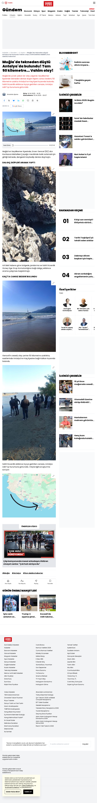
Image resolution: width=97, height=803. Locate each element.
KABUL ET (28, 792)
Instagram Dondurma (44, 682)
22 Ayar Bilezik (72, 673)
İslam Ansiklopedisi (11, 706)
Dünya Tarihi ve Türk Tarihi (13, 703)
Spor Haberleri (9, 659)
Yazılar (75, 11)
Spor (44, 11)
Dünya (37, 11)
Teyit (64, 15)
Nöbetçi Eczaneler (42, 653)
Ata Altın (70, 667)
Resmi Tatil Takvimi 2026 (45, 726)
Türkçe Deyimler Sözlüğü (44, 695)
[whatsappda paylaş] (23, 100)
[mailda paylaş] (28, 100)
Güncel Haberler (10, 653)
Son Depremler (41, 667)
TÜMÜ (61, 293)
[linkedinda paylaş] (18, 100)
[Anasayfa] (8, 639)
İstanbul (72, 15)
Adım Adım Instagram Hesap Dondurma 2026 (46, 717)
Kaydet (85, 744)
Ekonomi (28, 11)
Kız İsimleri (8, 732)
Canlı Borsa (40, 645)
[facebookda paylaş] (4, 100)
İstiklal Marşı (40, 656)
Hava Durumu (41, 670)
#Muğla (6, 573)
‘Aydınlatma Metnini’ (12, 787)
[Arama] (3, 3)
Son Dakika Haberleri (11, 645)
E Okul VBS (39, 659)
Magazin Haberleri (10, 656)
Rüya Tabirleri (9, 701)
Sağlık (67, 11)
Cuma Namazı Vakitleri (44, 651)
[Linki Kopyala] (37, 100)
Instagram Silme (42, 684)
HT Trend (43, 15)
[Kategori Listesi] (94, 3)
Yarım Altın (71, 665)
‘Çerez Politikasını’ (27, 785)
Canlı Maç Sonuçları (74, 682)
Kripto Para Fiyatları (11, 684)
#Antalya (16, 573)
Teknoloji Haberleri (10, 670)
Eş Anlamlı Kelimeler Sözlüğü (14, 715)
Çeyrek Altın (71, 662)
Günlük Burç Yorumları (44, 665)
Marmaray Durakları (11, 726)
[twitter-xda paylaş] (9, 100)
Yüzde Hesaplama (42, 711)
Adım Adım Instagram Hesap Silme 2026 (46, 722)
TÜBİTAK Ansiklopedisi (12, 709)
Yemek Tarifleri (72, 645)
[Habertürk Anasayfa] (48, 3)
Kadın (60, 11)
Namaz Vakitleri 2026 (43, 648)
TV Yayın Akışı (41, 679)
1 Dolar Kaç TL (72, 676)
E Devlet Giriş (40, 662)
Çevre (84, 15)
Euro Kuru (7, 682)
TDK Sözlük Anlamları (11, 695)
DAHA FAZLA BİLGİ (13, 792)
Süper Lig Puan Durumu (75, 684)
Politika (4, 15)
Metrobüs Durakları (11, 723)
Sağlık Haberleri (9, 665)
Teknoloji (84, 11)
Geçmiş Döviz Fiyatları (44, 714)
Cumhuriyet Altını (73, 670)
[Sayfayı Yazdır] (33, 100)
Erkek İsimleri (8, 729)
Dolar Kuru (8, 679)
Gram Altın (71, 659)
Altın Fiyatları (8, 676)
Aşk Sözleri (71, 653)
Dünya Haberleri (10, 662)
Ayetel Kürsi (71, 648)
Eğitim (20, 15)
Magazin (51, 11)
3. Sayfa (22, 53)
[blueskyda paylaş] (14, 100)
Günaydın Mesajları (74, 656)
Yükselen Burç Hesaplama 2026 (47, 708)
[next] (55, 607)
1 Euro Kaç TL (71, 679)
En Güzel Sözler (9, 720)
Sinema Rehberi (41, 676)
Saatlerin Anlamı (73, 651)
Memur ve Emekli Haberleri (13, 673)
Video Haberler (9, 692)
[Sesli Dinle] (13, 145)
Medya (50, 15)
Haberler (5, 53)
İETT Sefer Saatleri (42, 702)
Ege (78, 15)
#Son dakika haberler (33, 573)
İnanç (35, 15)
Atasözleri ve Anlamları (44, 692)
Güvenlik (27, 15)
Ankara (58, 15)
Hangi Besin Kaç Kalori (12, 712)
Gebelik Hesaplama (43, 705)
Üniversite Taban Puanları (13, 698)
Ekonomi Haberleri (10, 651)
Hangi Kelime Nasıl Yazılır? (13, 717)
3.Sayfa (12, 15)
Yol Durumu (40, 673)
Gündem (12, 10)
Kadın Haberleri (9, 667)
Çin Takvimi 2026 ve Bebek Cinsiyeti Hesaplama (45, 699)
